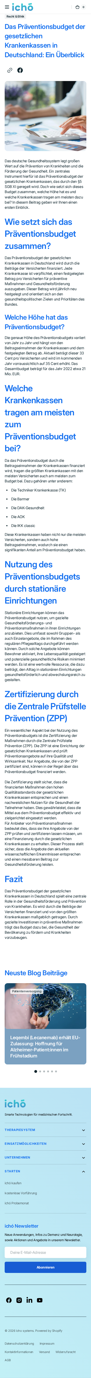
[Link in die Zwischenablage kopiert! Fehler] (10, 70)
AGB (8, 1360)
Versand (44, 1352)
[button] (7, 7)
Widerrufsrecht (66, 1352)
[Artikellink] (45, 1023)
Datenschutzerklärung (19, 1343)
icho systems (25, 1330)
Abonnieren (46, 1267)
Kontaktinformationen (19, 1352)
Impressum (47, 1343)
